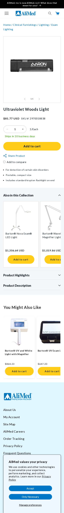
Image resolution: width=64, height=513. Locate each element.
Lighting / (45, 24)
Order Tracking (13, 438)
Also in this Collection (18, 195)
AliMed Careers (14, 431)
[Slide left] (24, 99)
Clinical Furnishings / (26, 24)
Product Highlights (16, 275)
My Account (11, 417)
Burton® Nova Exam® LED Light (18, 235)
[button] (6, 13)
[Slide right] (39, 99)
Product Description (17, 285)
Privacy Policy (12, 446)
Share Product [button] (16, 155)
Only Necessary (30, 496)
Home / (8, 24)
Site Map (9, 424)
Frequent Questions (17, 453)
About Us (9, 410)
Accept (30, 488)
